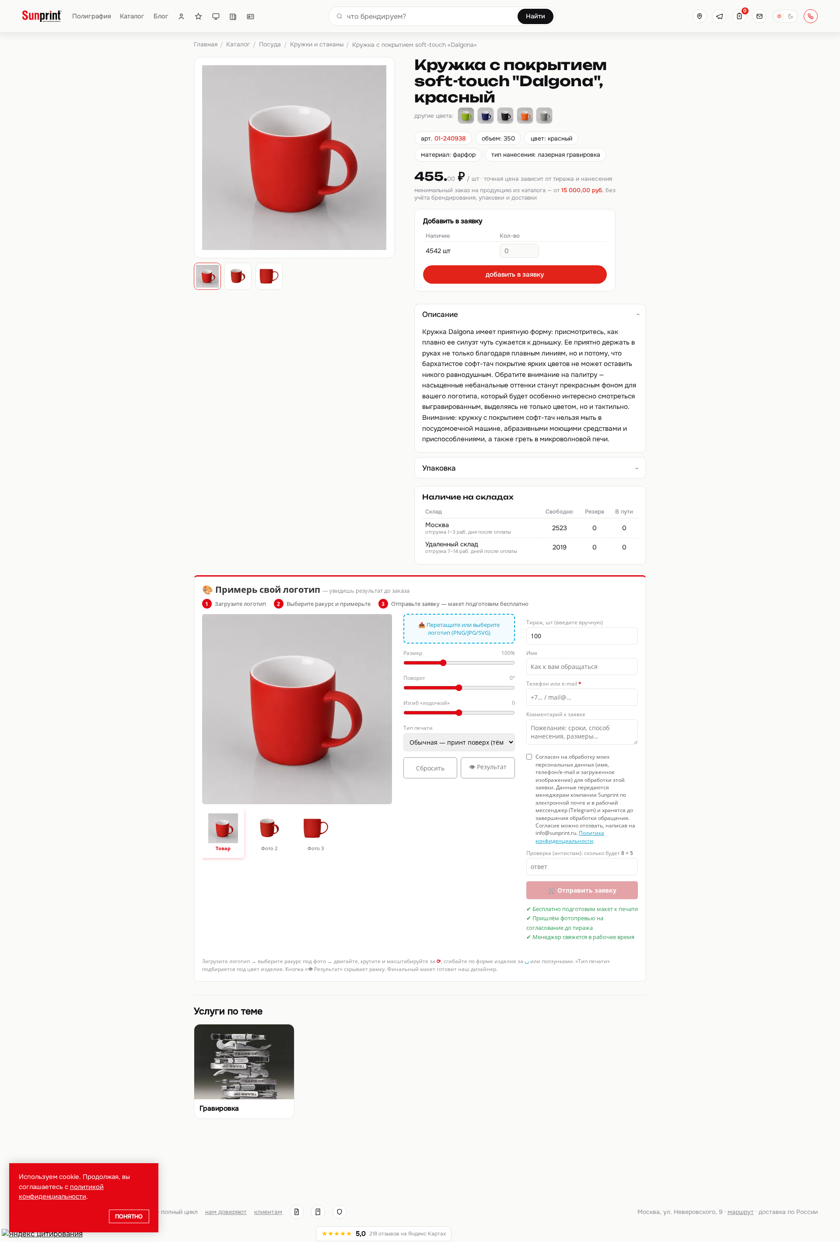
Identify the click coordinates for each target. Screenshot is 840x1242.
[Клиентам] (181, 16)
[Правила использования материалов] (318, 1212)
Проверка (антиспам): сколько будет (579, 853)
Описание (440, 314)
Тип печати (418, 728)
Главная (205, 44)
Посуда (270, 44)
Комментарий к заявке (555, 714)
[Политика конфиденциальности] (339, 1212)
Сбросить (430, 768)
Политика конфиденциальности (570, 836)
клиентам (268, 1212)
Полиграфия (91, 16)
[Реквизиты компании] (297, 1212)
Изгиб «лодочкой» (459, 703)
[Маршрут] (700, 16)
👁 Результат (488, 767)
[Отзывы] (198, 16)
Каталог (132, 16)
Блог (161, 16)
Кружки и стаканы (316, 44)
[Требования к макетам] (216, 16)
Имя (531, 653)
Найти (535, 16)
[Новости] (233, 16)
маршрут (741, 1212)
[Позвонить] (811, 16)
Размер (459, 653)
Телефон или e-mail (553, 683)
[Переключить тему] (785, 16)
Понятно (129, 1216)
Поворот (459, 678)
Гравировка (219, 1108)
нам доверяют (226, 1212)
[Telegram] (719, 16)
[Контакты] (250, 16)
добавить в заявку (515, 274)
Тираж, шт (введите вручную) (564, 622)
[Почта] (759, 16)
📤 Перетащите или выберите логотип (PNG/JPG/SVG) (459, 629)
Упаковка (439, 468)
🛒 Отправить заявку (582, 890)
